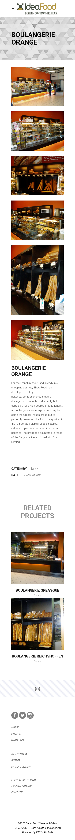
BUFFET (15, 760)
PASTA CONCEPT (21, 766)
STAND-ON (17, 740)
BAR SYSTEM (19, 754)
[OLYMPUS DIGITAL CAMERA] (37, 86)
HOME (14, 727)
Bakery (34, 468)
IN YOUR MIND (44, 832)
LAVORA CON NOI (21, 786)
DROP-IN (16, 733)
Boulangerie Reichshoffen (37, 656)
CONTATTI (17, 792)
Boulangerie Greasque (37, 590)
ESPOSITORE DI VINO (23, 780)
